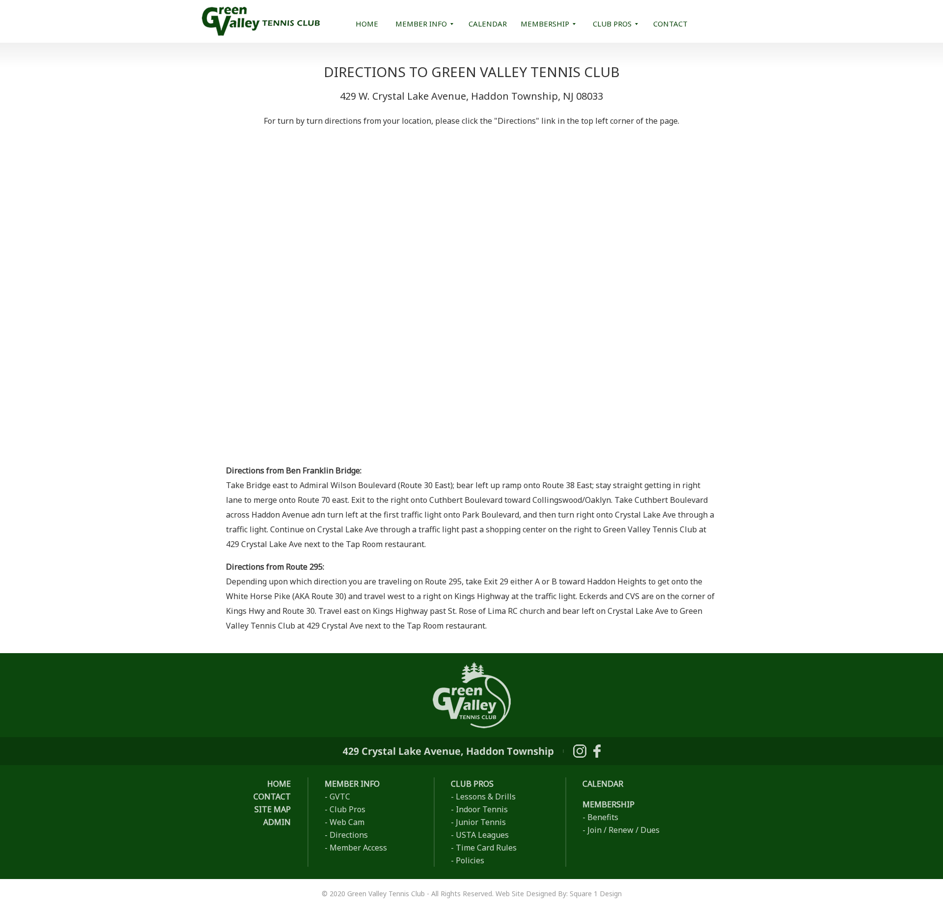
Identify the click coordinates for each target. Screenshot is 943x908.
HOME (367, 23)
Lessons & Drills (486, 796)
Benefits (602, 817)
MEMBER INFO (421, 23)
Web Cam (347, 822)
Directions (349, 834)
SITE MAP (272, 809)
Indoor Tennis (482, 809)
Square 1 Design (596, 893)
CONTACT (670, 23)
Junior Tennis (481, 822)
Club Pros (347, 809)
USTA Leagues (482, 834)
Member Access (358, 847)
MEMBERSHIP (545, 23)
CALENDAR (488, 23)
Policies (470, 860)
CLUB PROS (612, 23)
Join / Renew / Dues (623, 830)
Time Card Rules (486, 847)
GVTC (340, 796)
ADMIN (277, 822)
